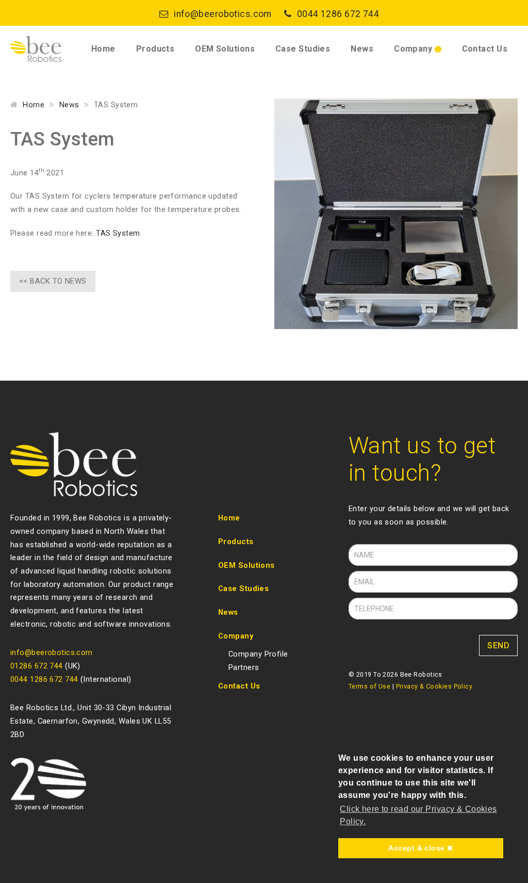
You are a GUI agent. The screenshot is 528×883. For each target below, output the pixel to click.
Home (103, 49)
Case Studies (302, 49)
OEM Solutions (225, 49)
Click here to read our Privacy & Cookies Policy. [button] (418, 815)
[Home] (35, 49)
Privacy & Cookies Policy (434, 686)
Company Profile (258, 654)
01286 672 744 (36, 666)
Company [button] (414, 49)
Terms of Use (369, 686)
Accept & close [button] (417, 848)
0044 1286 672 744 (338, 14)
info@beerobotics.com (223, 14)
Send (498, 645)
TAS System (118, 233)
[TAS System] (396, 214)
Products (155, 49)
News (362, 49)
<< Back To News (53, 281)
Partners (243, 667)
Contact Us (484, 49)
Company (235, 636)
